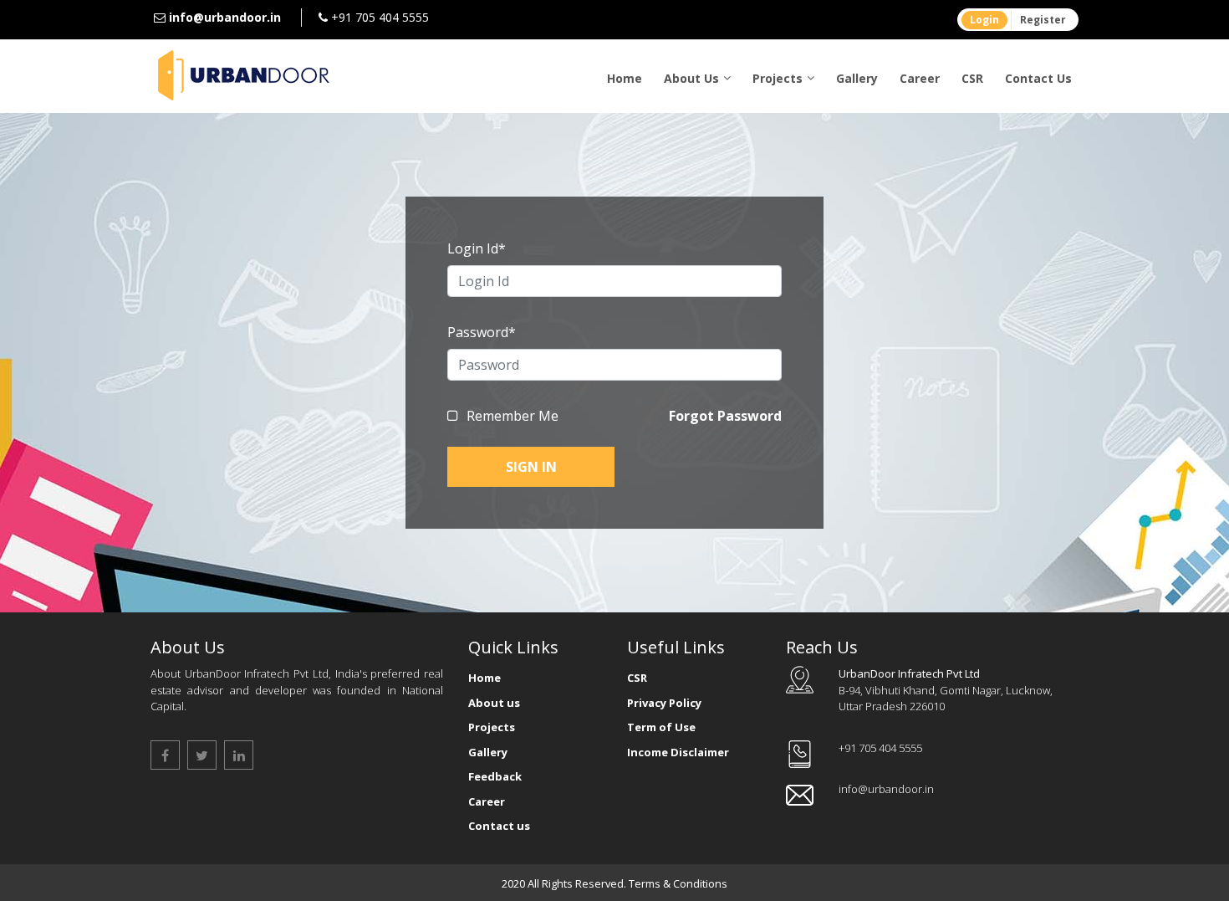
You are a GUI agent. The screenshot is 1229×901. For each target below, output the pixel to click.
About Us (691, 78)
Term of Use (661, 727)
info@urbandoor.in (225, 17)
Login (984, 20)
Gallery (857, 78)
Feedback (495, 776)
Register (1043, 20)
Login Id (476, 248)
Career (920, 78)
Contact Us (1038, 78)
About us (494, 702)
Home (624, 78)
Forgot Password (725, 416)
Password (481, 332)
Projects (777, 78)
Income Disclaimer (678, 752)
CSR (972, 78)
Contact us (499, 825)
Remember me (512, 416)
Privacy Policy (664, 702)
